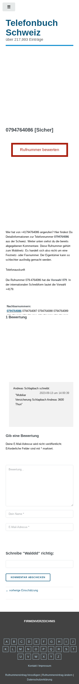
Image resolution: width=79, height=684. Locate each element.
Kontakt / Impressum (39, 665)
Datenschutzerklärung (39, 679)
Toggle (9, 8)
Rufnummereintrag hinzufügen (22, 675)
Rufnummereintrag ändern (57, 675)
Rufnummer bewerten (39, 149)
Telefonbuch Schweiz (32, 27)
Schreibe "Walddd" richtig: (30, 553)
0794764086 (14, 310)
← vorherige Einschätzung (22, 590)
